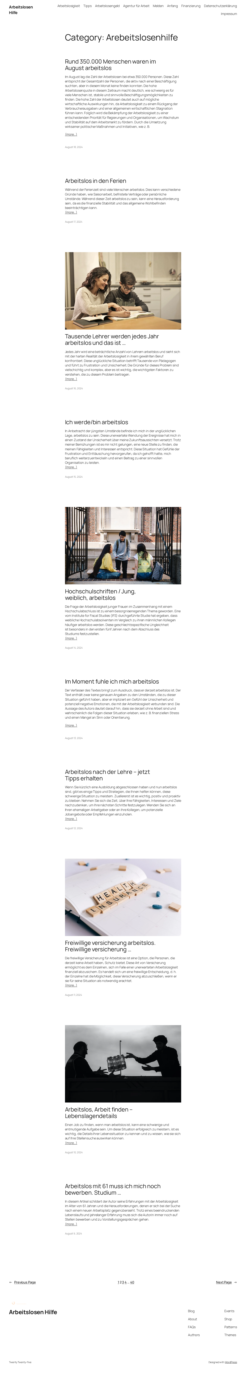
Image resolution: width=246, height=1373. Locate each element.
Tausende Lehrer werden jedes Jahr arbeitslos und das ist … (112, 339)
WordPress (231, 1362)
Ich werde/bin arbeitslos (96, 422)
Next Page (226, 1282)
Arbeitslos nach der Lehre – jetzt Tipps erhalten (107, 774)
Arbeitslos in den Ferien (95, 180)
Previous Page (22, 1282)
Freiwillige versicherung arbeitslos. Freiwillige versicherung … (110, 945)
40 (132, 1282)
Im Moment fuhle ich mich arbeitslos (112, 681)
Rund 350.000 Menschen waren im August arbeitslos (110, 64)
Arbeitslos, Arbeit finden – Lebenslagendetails (99, 1112)
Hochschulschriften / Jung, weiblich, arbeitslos (100, 594)
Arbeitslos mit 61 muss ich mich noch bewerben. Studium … (113, 1189)
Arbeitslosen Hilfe (33, 1312)
